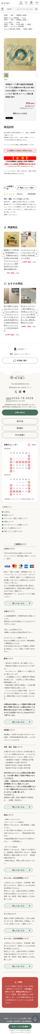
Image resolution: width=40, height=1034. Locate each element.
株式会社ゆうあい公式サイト (19, 387)
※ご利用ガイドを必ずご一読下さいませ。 (20, 150)
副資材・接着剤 (27, 29)
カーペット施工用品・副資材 (12, 29)
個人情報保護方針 (27, 1021)
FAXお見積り (20, 435)
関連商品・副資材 (21, 15)
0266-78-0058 (23, 398)
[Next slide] (36, 254)
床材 (12, 15)
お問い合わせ (20, 412)
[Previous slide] (4, 254)
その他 (18, 22)
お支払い (7, 512)
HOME (6, 15)
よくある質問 (22, 1018)
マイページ (13, 1018)
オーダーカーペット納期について (16, 525)
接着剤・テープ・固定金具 (11, 18)
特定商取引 (17, 1021)
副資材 (29, 24)
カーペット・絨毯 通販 (17, 26)
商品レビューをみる (20, 113)
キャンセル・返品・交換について (16, 518)
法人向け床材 (20, 24)
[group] (11, 253)
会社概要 (9, 1021)
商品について (9, 521)
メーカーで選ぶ (8, 22)
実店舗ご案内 (22, 360)
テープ (24, 18)
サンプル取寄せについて (12, 528)
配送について (9, 515)
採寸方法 (20, 421)
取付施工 (20, 428)
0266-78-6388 (20, 401)
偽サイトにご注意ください (13, 531)
